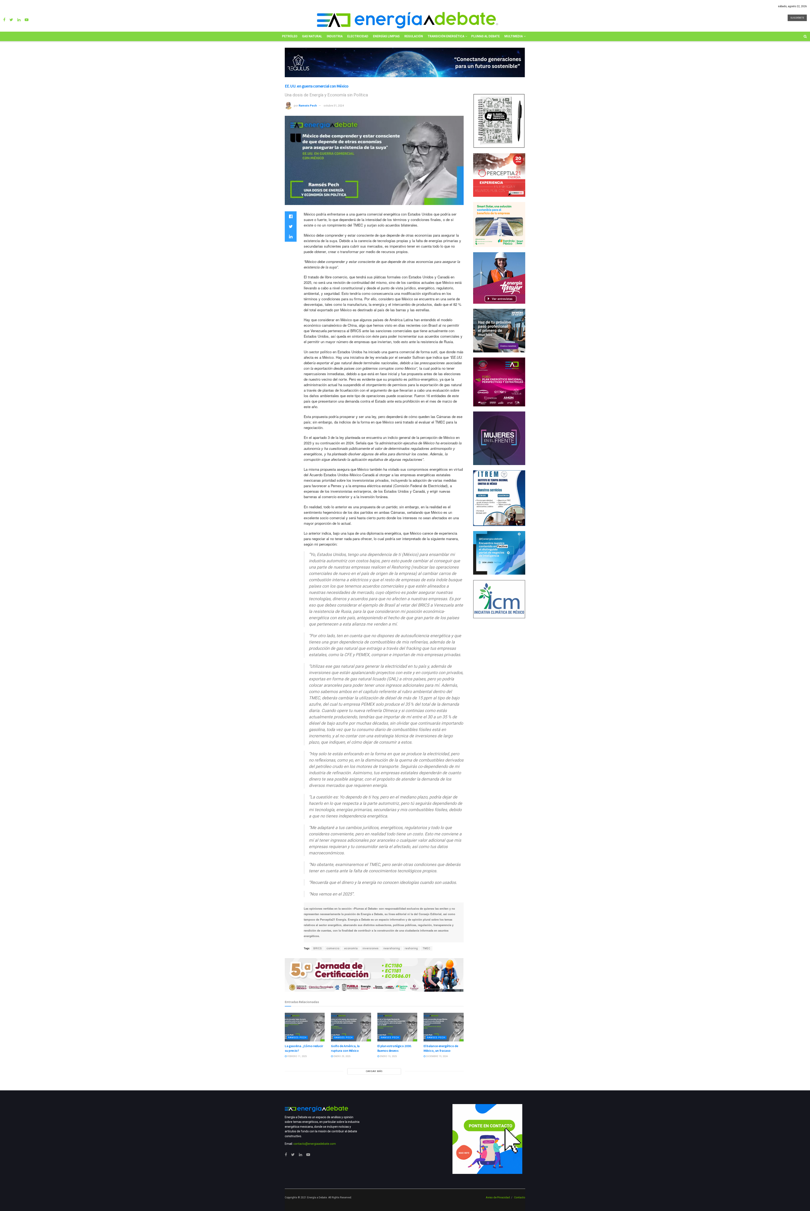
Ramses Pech (297, 1037)
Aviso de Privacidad (498, 1197)
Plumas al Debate (485, 36)
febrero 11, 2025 (297, 1056)
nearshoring (391, 948)
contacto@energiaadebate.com (314, 1143)
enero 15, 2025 (388, 1056)
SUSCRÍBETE (797, 17)
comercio (333, 948)
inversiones (371, 948)
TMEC (426, 948)
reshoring (411, 948)
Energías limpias (386, 36)
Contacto (519, 1197)
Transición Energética (446, 36)
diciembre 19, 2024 (436, 1056)
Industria (335, 36)
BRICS (317, 948)
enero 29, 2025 (341, 1056)
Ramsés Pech (308, 105)
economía (351, 948)
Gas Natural (312, 36)
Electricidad (357, 36)
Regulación (413, 36)
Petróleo (289, 36)
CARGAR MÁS (374, 1071)
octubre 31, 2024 (334, 105)
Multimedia (513, 36)
